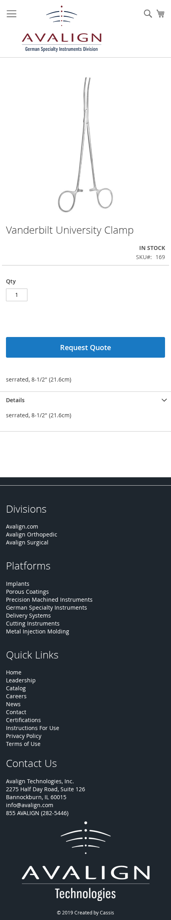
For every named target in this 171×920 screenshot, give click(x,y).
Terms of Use (23, 744)
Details (15, 400)
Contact (16, 712)
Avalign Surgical (27, 542)
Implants (17, 583)
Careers (16, 696)
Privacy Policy (23, 736)
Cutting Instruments (33, 623)
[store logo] (61, 29)
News (13, 704)
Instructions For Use (32, 728)
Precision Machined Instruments (49, 599)
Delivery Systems (28, 615)
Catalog (16, 688)
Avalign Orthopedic (31, 534)
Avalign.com (22, 526)
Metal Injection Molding (37, 631)
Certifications (23, 720)
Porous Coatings (27, 591)
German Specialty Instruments (46, 607)
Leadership (21, 680)
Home (13, 672)
